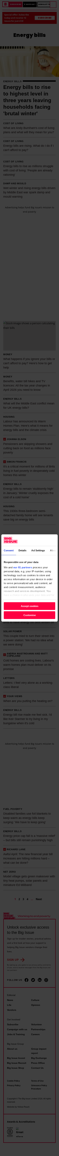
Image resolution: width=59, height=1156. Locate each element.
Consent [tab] (9, 550)
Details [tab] (23, 550)
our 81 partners (22, 567)
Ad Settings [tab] (38, 550)
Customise (29, 615)
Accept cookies (29, 606)
